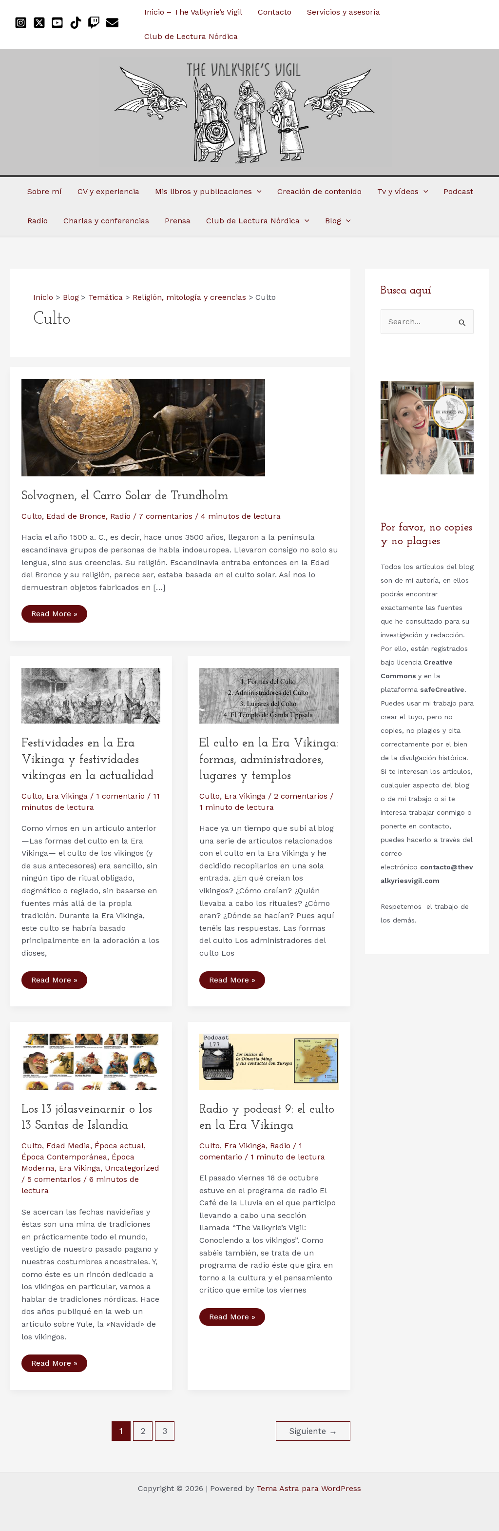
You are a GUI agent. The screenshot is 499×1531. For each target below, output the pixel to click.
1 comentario (120, 796)
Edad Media (68, 1145)
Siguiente (313, 1431)
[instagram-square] (23, 23)
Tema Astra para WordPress (308, 1488)
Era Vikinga (67, 796)
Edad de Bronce (76, 516)
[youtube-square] (59, 23)
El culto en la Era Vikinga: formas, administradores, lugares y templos (268, 759)
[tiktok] (78, 23)
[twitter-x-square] (41, 23)
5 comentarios (54, 1179)
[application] (257, 191)
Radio (120, 516)
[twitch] (96, 23)
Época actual (119, 1145)
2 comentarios (300, 796)
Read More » (54, 615)
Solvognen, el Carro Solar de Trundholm (124, 496)
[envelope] (114, 23)
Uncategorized (132, 1168)
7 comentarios (165, 516)
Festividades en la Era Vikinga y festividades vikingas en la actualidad (87, 759)
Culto (31, 516)
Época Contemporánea (64, 1156)
